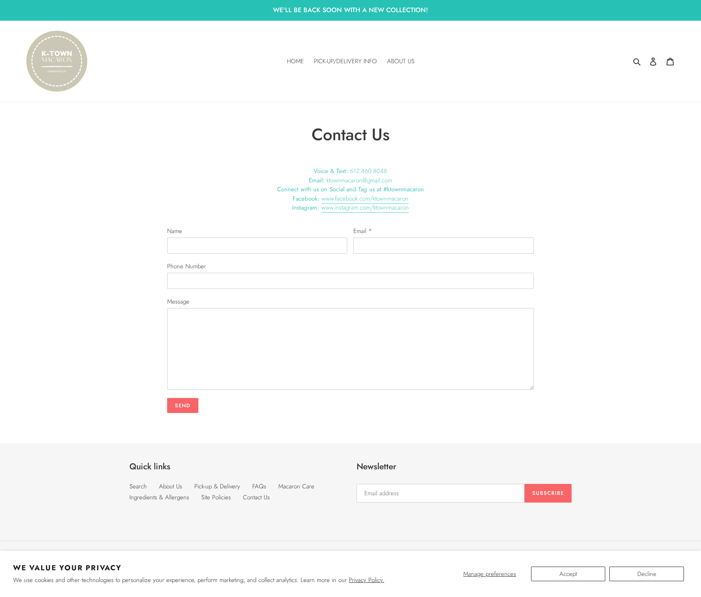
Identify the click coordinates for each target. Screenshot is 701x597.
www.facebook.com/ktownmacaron (365, 198)
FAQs (259, 486)
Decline (646, 573)
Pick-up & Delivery (217, 486)
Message (178, 301)
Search (138, 486)
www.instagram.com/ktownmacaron (365, 207)
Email (362, 231)
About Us (170, 486)
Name (174, 231)
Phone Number (186, 266)
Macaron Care (296, 486)
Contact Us (256, 497)
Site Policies (216, 497)
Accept (568, 573)
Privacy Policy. (366, 580)
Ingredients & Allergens (159, 497)
